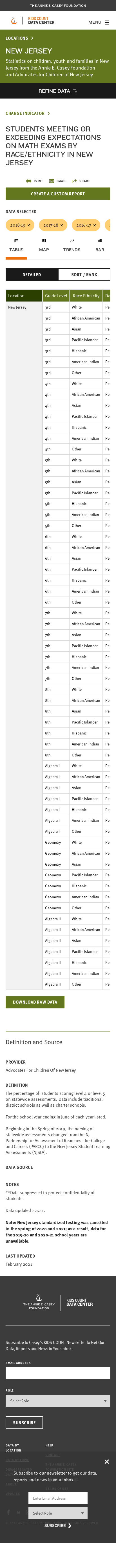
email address (18, 1363)
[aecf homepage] (14, 20)
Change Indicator (25, 113)
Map (44, 249)
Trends (72, 249)
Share (84, 181)
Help (49, 1445)
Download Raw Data (35, 1002)
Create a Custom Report (58, 194)
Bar (99, 249)
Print (38, 181)
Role (10, 1390)
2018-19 (17, 225)
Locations (17, 38)
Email (61, 181)
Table (16, 249)
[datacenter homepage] (41, 20)
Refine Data (54, 91)
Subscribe (24, 1422)
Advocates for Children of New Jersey (41, 1070)
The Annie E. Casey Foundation (58, 6)
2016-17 (83, 225)
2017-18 (50, 225)
